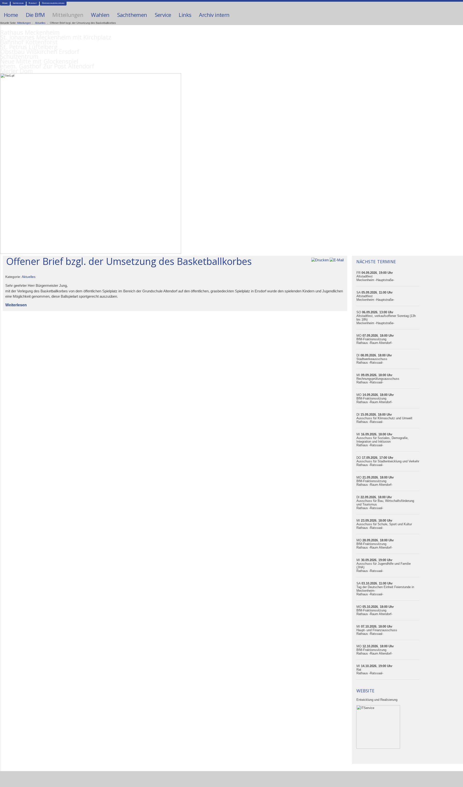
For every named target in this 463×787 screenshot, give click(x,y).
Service (163, 15)
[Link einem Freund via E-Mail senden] (337, 260)
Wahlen (100, 15)
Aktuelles (40, 22)
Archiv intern (214, 15)
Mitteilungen (67, 15)
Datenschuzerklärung (53, 3)
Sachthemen (132, 15)
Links (185, 15)
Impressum (18, 3)
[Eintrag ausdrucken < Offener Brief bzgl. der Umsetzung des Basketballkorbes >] (320, 260)
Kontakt (33, 3)
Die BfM (35, 15)
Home (5, 3)
